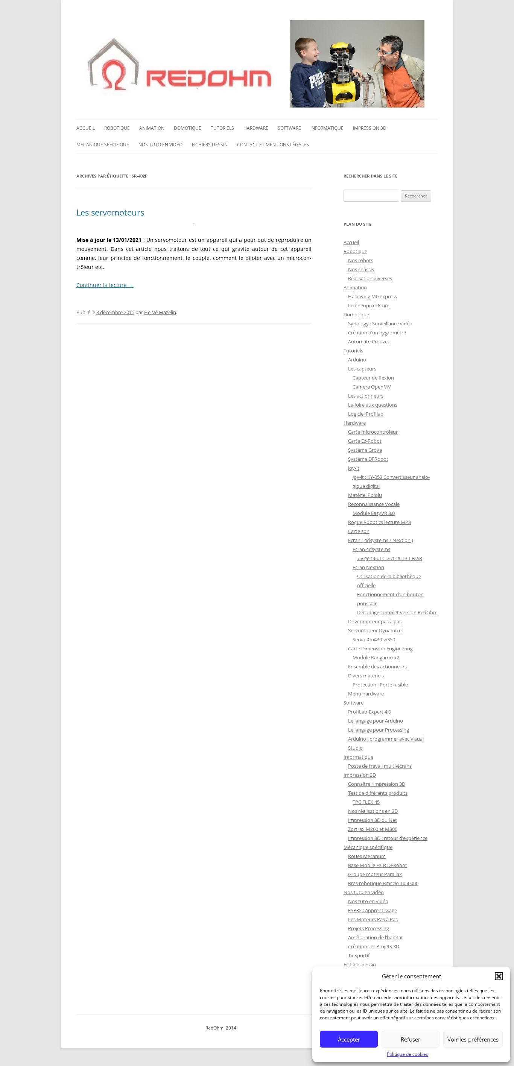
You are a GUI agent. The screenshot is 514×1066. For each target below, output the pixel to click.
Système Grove (365, 449)
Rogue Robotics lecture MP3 (379, 522)
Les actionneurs (365, 395)
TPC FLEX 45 (366, 802)
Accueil (85, 128)
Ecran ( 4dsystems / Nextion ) (380, 540)
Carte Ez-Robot (365, 440)
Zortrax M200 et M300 (372, 829)
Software (289, 128)
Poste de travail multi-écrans (380, 765)
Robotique (117, 128)
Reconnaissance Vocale (374, 504)
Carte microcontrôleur (373, 431)
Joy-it (353, 468)
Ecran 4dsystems (371, 549)
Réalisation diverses (370, 278)
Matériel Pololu (365, 495)
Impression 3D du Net (372, 820)
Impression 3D (369, 128)
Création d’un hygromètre (377, 332)
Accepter (349, 1039)
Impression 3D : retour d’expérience (387, 838)
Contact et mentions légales (273, 144)
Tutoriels (222, 128)
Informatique (327, 128)
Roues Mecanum (367, 856)
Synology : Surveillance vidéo (380, 323)
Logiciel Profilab (365, 413)
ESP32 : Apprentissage (372, 910)
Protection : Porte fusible (380, 684)
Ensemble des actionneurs (377, 666)
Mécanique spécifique (102, 144)
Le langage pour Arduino (375, 720)
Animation (151, 128)
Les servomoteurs (110, 212)
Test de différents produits (378, 793)
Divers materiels (366, 675)
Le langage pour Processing (378, 729)
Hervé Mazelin (160, 312)
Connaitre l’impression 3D (376, 784)
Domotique (187, 128)
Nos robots (360, 260)
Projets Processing (368, 928)
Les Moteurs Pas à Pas (373, 919)
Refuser (410, 1039)
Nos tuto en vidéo (160, 144)
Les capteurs (362, 368)
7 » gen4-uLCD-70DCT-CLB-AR (389, 558)
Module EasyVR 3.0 (374, 513)
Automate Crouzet (368, 341)
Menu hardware (366, 693)
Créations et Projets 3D (373, 946)
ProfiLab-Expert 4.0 (369, 711)
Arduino (357, 359)
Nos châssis (361, 269)
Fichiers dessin (210, 144)
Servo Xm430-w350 (374, 639)
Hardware (255, 128)
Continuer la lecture (105, 285)
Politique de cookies (407, 1054)
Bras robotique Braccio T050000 (383, 883)
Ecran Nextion (368, 567)
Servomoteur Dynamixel (375, 630)
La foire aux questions (372, 404)
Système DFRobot (368, 459)
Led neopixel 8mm (368, 305)
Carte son (359, 531)
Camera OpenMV (372, 386)
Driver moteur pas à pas (374, 621)
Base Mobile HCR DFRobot (377, 865)
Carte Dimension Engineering (380, 648)
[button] (499, 976)
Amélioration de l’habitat (375, 937)
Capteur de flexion (373, 377)
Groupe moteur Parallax (375, 874)
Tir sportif (359, 955)
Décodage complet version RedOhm (397, 612)
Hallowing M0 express (372, 296)
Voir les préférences (473, 1039)
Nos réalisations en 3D (373, 811)
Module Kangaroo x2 (376, 657)
